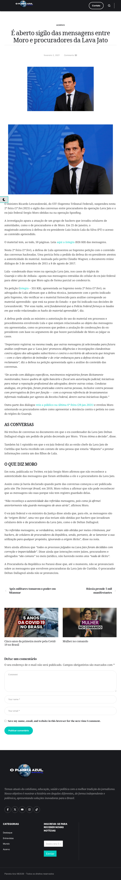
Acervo (60, 25)
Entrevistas (8, 838)
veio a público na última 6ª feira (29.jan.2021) (64, 405)
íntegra (24, 288)
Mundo (6, 843)
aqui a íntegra (66, 242)
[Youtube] (22, 809)
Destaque (7, 832)
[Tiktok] (36, 809)
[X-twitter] (15, 809)
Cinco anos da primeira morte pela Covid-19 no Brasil (30, 643)
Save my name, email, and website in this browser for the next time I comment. (54, 721)
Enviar (50, 853)
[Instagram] (29, 809)
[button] (96, 5)
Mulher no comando (75, 642)
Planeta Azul (10, 873)
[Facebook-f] (7, 809)
